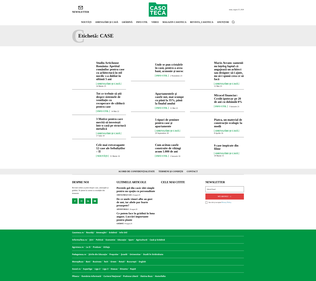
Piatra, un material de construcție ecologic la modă (228, 123)
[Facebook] (75, 201)
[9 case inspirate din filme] (201, 150)
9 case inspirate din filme (226, 147)
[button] (233, 22)
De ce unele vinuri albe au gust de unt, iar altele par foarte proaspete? (134, 202)
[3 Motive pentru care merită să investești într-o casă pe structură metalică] (83, 126)
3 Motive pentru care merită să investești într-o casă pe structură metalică (111, 123)
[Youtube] (95, 201)
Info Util (162, 76)
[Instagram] (81, 201)
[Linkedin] (88, 201)
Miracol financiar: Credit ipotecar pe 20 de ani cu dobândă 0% (228, 98)
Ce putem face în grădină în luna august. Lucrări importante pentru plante (136, 216)
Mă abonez (223, 196)
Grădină (120, 223)
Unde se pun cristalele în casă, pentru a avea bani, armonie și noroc (169, 68)
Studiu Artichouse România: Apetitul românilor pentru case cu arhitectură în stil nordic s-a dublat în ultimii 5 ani (110, 71)
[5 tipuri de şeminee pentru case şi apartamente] (142, 126)
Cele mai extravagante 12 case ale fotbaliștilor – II (110, 148)
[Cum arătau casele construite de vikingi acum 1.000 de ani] (142, 150)
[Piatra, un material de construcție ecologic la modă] (201, 126)
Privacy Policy (226, 202)
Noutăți (102, 156)
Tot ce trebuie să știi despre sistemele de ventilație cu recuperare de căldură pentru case (110, 100)
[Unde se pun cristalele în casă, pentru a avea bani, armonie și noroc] (142, 69)
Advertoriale (123, 209)
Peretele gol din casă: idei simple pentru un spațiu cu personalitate (136, 189)
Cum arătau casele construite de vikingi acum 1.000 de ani (168, 148)
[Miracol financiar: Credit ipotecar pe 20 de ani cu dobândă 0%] (201, 100)
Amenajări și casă (108, 84)
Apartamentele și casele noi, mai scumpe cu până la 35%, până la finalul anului (169, 98)
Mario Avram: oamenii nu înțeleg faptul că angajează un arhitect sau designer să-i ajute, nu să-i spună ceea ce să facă (229, 71)
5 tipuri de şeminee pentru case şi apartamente (167, 123)
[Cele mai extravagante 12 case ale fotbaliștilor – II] (83, 150)
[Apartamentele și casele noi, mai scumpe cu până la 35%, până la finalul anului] (142, 100)
